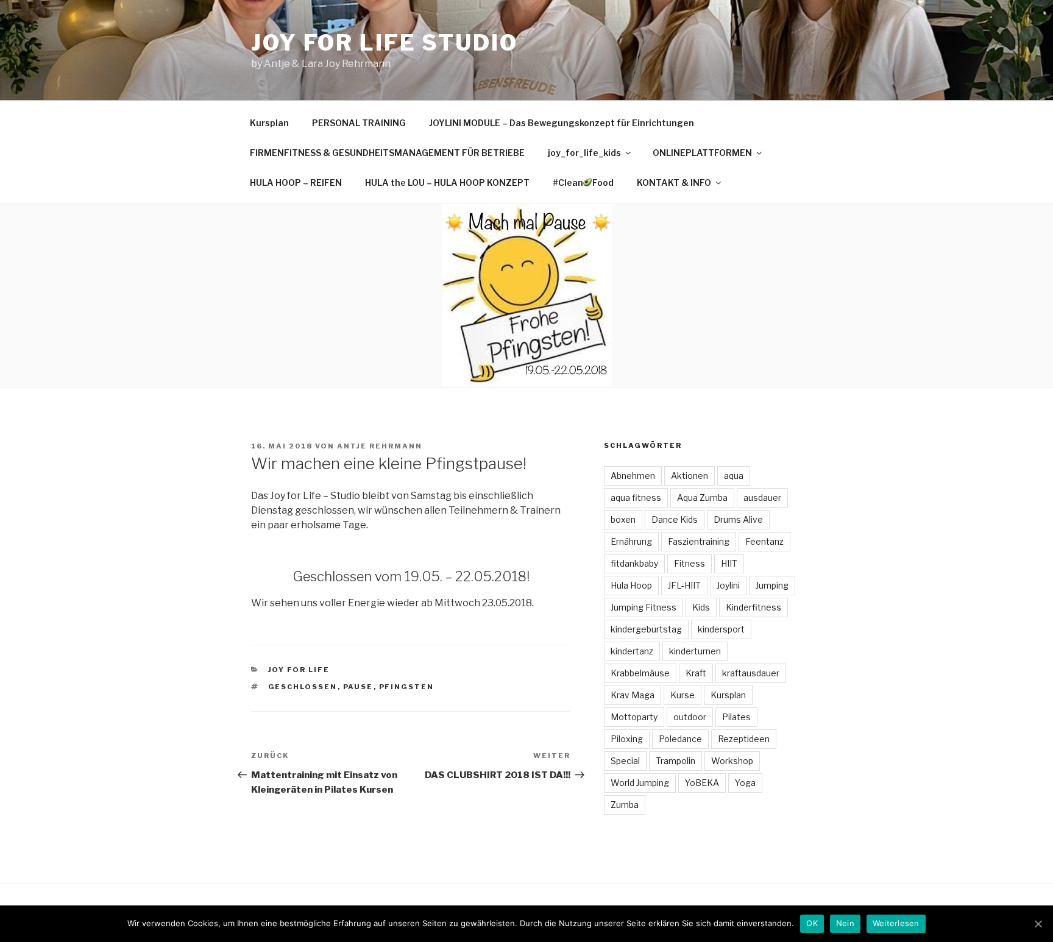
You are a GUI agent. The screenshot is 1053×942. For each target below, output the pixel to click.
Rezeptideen (744, 739)
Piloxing (627, 739)
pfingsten (406, 686)
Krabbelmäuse (640, 673)
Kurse (682, 695)
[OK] (1038, 924)
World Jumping (640, 782)
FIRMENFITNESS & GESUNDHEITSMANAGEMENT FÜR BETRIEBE (387, 152)
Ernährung (631, 541)
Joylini (728, 585)
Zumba (625, 804)
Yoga (745, 782)
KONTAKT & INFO (674, 182)
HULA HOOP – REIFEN (296, 182)
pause (358, 686)
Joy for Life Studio (384, 42)
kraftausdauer (750, 673)
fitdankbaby (634, 563)
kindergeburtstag (646, 629)
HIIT (729, 563)
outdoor (689, 717)
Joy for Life (299, 669)
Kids (701, 607)
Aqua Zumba (702, 497)
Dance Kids (674, 519)
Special (625, 761)
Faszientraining (698, 541)
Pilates (736, 717)
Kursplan (269, 123)
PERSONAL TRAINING (359, 123)
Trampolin (675, 761)
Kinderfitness (753, 607)
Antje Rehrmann (379, 446)
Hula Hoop (631, 585)
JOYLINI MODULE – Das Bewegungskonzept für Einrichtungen (561, 123)
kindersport (721, 629)
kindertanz (632, 651)
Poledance (680, 739)
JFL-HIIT (684, 585)
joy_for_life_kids (584, 152)
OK (812, 923)
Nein (845, 923)
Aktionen (689, 475)
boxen (623, 519)
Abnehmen (633, 475)
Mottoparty (634, 717)
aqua (733, 475)
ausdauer (762, 497)
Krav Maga (632, 695)
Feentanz (764, 541)
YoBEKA (702, 782)
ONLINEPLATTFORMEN (702, 152)
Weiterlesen (896, 923)
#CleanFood (583, 182)
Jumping (772, 585)
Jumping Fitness (643, 607)
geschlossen (303, 686)
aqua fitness (636, 497)
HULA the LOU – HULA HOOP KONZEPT (447, 182)
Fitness (689, 563)
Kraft (696, 673)
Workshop (732, 761)
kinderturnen (695, 651)
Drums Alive (738, 519)
